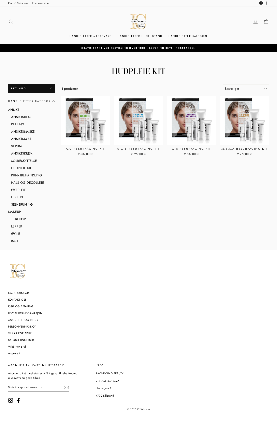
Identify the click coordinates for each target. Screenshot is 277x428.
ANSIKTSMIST (21, 139)
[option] (138, 48)
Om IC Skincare (18, 3)
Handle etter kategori (188, 36)
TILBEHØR (18, 219)
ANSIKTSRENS (21, 117)
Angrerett (14, 353)
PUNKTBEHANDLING (26, 175)
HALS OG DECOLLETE (27, 182)
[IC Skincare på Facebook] (18, 400)
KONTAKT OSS (17, 300)
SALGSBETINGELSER (21, 340)
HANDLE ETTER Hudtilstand (140, 36)
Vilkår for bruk (17, 347)
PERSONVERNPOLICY (22, 326)
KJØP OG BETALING (20, 306)
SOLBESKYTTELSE (24, 160)
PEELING (17, 124)
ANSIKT (13, 109)
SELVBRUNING (22, 204)
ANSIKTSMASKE (23, 131)
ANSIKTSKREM (21, 153)
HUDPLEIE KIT (21, 168)
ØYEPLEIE (18, 190)
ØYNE (15, 233)
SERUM (16, 146)
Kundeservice (40, 3)
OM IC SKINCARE (19, 293)
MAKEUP (14, 211)
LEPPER (16, 226)
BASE (15, 241)
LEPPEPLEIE (19, 197)
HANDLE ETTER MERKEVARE (91, 36)
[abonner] (66, 387)
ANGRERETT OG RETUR (23, 320)
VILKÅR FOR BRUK (20, 333)
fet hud (18, 88)
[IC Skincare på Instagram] (10, 400)
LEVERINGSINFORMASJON (25, 313)
